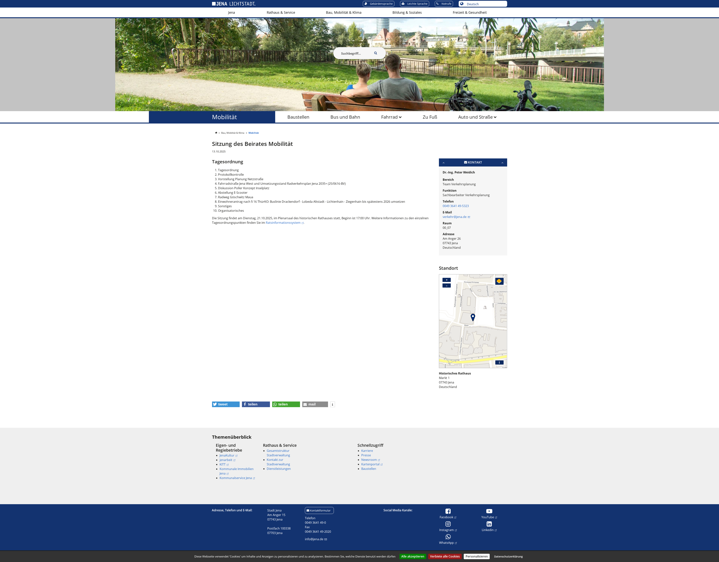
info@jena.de (314, 539)
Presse (366, 455)
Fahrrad (389, 117)
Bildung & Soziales (407, 12)
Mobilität (224, 117)
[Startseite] (216, 132)
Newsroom (369, 460)
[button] (226, 404)
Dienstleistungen (279, 469)
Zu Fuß (430, 117)
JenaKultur (227, 455)
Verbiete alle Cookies (445, 556)
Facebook (446, 517)
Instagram (446, 530)
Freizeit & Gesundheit (470, 12)
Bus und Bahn (345, 117)
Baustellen (298, 117)
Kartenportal (370, 464)
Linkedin (488, 530)
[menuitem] (231, 12)
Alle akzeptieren (412, 556)
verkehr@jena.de (455, 217)
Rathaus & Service (281, 12)
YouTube (487, 517)
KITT (223, 464)
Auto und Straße (475, 117)
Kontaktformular (320, 510)
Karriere (367, 451)
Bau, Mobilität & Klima (343, 12)
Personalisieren (477, 556)
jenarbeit (226, 460)
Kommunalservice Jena (236, 478)
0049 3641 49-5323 (456, 206)
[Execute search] (376, 53)
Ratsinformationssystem (283, 223)
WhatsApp (446, 542)
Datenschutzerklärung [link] (508, 556)
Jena (231, 12)
